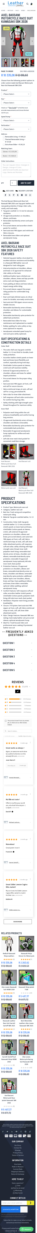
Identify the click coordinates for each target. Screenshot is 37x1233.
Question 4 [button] (9, 663)
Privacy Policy (18, 1153)
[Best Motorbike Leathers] (26, 1011)
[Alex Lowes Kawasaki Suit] (9, 977)
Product (4, 90)
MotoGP (10, 11)
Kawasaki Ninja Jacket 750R (26, 988)
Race (17, 11)
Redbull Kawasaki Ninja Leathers (9, 954)
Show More (21, 756)
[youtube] (16, 1131)
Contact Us (18, 1148)
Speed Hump (5, 117)
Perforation (5, 125)
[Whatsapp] (30, 195)
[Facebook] (5, 195)
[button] (5, 62)
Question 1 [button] (8, 642)
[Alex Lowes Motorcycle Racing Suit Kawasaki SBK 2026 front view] (26, 1047)
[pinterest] (25, 1131)
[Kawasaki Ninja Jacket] (26, 977)
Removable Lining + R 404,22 (15, 137)
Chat (18, 1185)
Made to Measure (17, 1167)
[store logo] (16, 3)
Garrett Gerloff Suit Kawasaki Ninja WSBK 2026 (9, 1059)
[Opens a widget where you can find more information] (26, 1229)
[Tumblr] (17, 195)
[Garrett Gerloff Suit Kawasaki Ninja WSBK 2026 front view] (9, 1047)
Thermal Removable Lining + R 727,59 (15, 140)
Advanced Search (11, 1231)
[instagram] (21, 1131)
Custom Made (17, 1169)
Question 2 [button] (9, 649)
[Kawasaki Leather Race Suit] (9, 1011)
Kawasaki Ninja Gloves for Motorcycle (26, 954)
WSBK (23, 11)
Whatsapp (18, 1190)
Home (3, 11)
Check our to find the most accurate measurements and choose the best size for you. (15, 110)
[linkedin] (12, 1131)
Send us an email (18, 1188)
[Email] (26, 195)
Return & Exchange (17, 1174)
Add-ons (4, 134)
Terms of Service (18, 1155)
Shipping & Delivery (17, 1171)
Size (2, 99)
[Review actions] (30, 742)
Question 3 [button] (9, 656)
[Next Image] (32, 41)
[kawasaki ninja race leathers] (9, 944)
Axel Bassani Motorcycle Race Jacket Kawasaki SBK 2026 (9, 1099)
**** (12, 107)
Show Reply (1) (11, 765)
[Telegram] (22, 195)
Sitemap (18, 1150)
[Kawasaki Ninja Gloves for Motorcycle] (26, 944)
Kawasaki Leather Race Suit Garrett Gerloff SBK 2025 (9, 1023)
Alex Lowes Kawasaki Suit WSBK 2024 (9, 988)
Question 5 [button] (9, 670)
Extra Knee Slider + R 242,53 (15, 144)
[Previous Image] (3, 41)
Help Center (18, 1193)
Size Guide (17, 1164)
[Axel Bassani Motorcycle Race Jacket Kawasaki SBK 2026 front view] (9, 1086)
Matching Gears (6, 148)
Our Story (17, 1145)
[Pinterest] (13, 195)
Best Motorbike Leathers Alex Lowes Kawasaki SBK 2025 (26, 1023)
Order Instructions (7, 161)
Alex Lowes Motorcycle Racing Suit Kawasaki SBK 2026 (26, 1061)
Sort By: (20, 736)
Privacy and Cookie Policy (10, 1228)
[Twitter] (9, 195)
